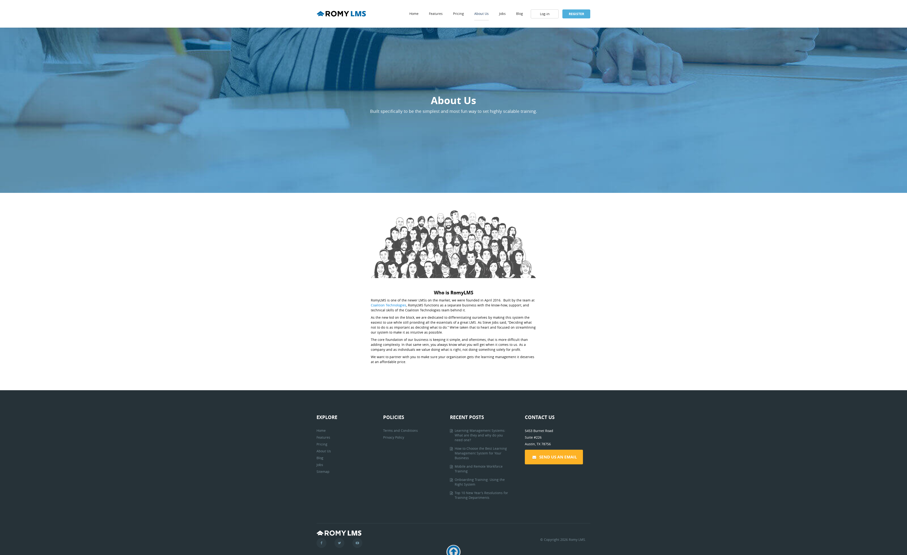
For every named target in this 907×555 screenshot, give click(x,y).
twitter (339, 543)
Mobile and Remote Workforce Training (479, 468)
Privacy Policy (393, 437)
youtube (357, 543)
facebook (321, 543)
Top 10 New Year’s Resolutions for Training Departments (481, 495)
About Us (481, 13)
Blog (519, 13)
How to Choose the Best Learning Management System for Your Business (481, 453)
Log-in (545, 14)
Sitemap (323, 471)
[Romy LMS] (341, 16)
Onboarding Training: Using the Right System (480, 482)
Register (576, 14)
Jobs (502, 13)
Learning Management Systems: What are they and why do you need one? (480, 435)
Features (436, 13)
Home (414, 13)
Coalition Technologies (388, 305)
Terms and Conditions (400, 430)
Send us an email (558, 457)
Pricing (458, 13)
